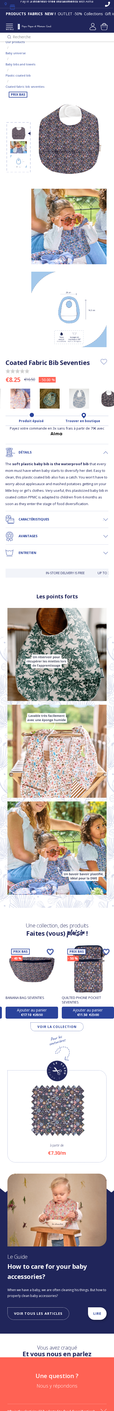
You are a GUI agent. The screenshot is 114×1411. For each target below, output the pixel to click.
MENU (9, 29)
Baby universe (16, 53)
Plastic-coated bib (18, 75)
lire (97, 1313)
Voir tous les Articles (38, 1313)
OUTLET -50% (70, 13)
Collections (93, 13)
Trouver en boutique (82, 421)
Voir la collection (56, 1026)
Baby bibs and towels (20, 64)
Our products (15, 42)
